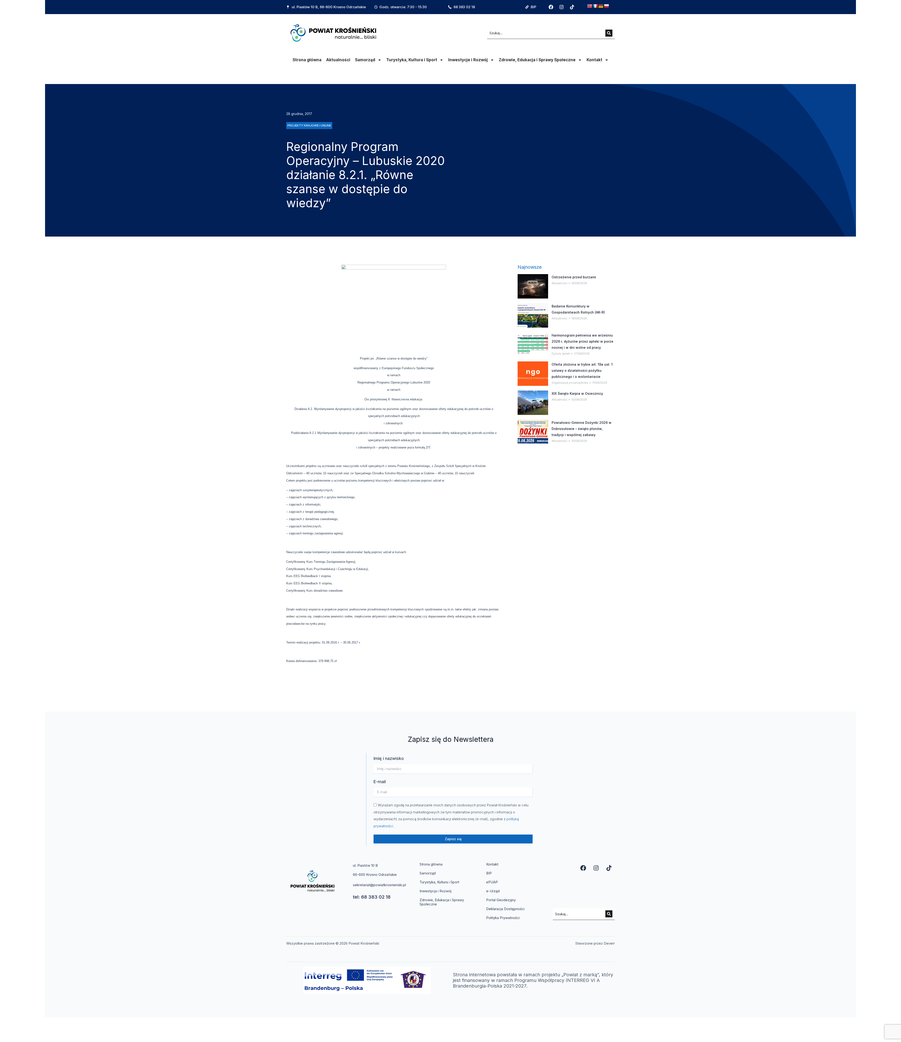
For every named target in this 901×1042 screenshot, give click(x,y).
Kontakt (594, 59)
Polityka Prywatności (503, 918)
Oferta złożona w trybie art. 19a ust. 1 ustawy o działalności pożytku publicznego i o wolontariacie (582, 370)
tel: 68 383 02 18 (372, 897)
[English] (589, 6)
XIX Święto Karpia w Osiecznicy (577, 393)
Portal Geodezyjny (501, 900)
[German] (600, 6)
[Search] (608, 33)
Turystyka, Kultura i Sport (411, 59)
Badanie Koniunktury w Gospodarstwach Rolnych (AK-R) (578, 309)
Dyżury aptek (561, 353)
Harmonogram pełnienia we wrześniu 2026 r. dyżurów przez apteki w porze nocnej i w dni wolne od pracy (582, 341)
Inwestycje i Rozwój (468, 59)
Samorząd (365, 59)
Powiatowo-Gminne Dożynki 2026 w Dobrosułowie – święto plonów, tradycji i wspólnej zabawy (581, 429)
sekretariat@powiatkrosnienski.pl (379, 885)
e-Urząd (493, 891)
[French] (595, 6)
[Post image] (533, 286)
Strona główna (307, 59)
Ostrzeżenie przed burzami (574, 277)
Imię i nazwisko (389, 758)
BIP (489, 873)
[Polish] (606, 6)
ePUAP (492, 882)
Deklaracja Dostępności (505, 909)
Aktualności (338, 59)
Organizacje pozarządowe (570, 382)
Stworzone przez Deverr (595, 943)
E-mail (380, 781)
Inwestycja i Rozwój (435, 891)
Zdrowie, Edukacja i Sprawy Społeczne (537, 59)
